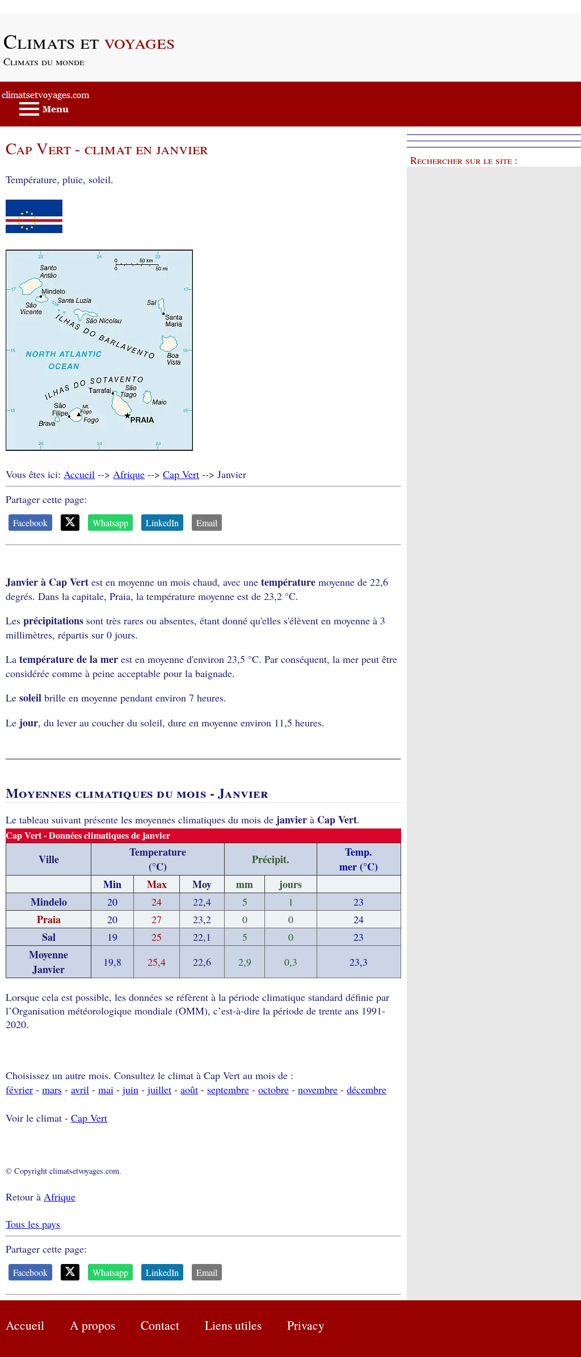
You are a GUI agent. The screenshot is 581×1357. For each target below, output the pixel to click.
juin (130, 1089)
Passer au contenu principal (56, 7)
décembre (366, 1089)
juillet (159, 1089)
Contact (160, 1325)
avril (80, 1089)
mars (52, 1089)
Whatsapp (110, 523)
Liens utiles (233, 1325)
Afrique (129, 474)
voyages (89, 40)
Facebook (30, 523)
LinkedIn (162, 523)
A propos (92, 1325)
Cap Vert (181, 474)
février (19, 1089)
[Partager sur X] (70, 522)
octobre (273, 1089)
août (189, 1089)
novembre (318, 1089)
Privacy (306, 1325)
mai (105, 1089)
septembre (228, 1089)
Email (206, 523)
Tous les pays (33, 1224)
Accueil (79, 474)
